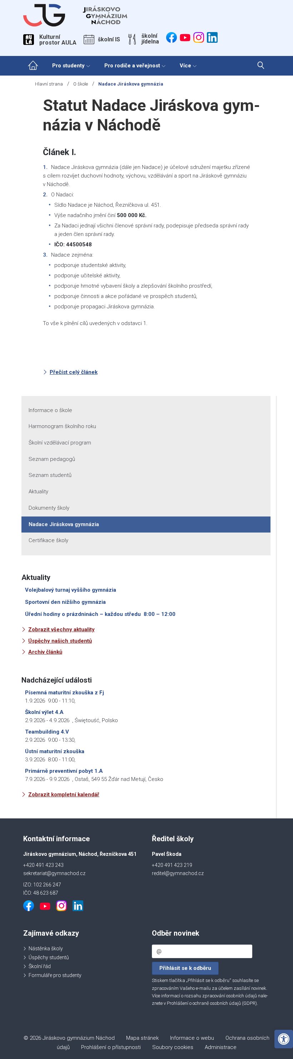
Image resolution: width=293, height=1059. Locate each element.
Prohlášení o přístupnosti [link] (111, 1047)
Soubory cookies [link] (172, 1047)
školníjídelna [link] (150, 39)
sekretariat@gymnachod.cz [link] (54, 873)
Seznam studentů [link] (50, 475)
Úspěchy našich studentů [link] (60, 641)
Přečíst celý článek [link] (74, 372)
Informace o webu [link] (192, 1038)
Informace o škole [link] (50, 410)
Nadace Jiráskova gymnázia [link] (64, 524)
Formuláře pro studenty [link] (55, 975)
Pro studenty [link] (68, 65)
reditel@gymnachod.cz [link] (178, 873)
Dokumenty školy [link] (49, 508)
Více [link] (185, 65)
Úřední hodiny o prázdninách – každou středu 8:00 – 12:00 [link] (100, 614)
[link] (283, 1039)
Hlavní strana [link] (49, 84)
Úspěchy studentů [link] (49, 957)
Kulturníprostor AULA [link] (57, 40)
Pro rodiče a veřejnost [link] (132, 65)
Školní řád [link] (40, 966)
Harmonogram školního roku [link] (62, 426)
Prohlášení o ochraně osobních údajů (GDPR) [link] (212, 1003)
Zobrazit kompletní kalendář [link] (63, 794)
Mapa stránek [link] (142, 1038)
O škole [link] (80, 84)
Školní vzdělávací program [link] (60, 442)
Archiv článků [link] (45, 652)
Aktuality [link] (38, 491)
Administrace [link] (221, 1047)
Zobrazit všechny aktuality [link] (61, 629)
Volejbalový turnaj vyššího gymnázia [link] (70, 590)
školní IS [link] (109, 39)
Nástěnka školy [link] (46, 948)
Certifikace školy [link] (48, 540)
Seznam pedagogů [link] (52, 459)
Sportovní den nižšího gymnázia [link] (65, 602)
